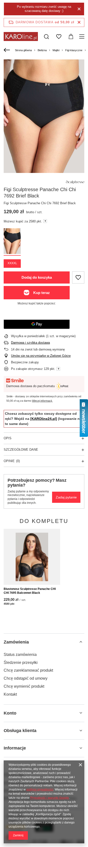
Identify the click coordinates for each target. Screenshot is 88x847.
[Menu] (82, 36)
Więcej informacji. (42, 400)
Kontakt (10, 694)
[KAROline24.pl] (43, 419)
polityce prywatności (39, 789)
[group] (44, 119)
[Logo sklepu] (21, 36)
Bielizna (42, 50)
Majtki (56, 50)
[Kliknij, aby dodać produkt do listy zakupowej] (78, 277)
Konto (10, 713)
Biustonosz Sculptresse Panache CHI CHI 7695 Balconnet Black (30, 591)
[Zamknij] (79, 9)
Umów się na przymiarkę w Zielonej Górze (41, 356)
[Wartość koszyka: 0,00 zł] (71, 36)
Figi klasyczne (73, 50)
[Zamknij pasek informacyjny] (79, 22)
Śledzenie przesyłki (21, 662)
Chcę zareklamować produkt (28, 670)
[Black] (12, 241)
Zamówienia (16, 642)
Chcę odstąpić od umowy (25, 678)
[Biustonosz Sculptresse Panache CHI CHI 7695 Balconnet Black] (32, 557)
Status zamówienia (20, 654)
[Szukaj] (46, 36)
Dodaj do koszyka (37, 277)
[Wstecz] (7, 50)
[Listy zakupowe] (59, 36)
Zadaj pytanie (66, 497)
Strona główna (23, 50)
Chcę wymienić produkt (24, 686)
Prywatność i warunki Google (49, 797)
